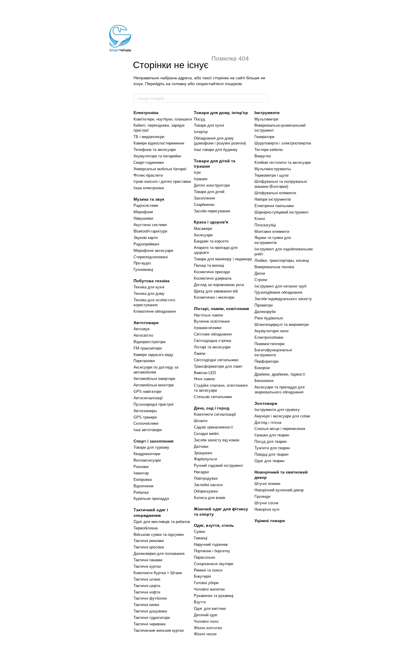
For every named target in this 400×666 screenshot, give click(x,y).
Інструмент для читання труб (280, 286)
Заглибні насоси (208, 485)
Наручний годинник (211, 544)
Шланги (200, 421)
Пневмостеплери (269, 344)
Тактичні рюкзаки (149, 540)
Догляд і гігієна (267, 422)
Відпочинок (143, 486)
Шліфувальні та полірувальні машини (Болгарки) (280, 184)
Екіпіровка (143, 479)
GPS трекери (145, 417)
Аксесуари (203, 235)
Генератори (264, 137)
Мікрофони (143, 212)
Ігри (197, 172)
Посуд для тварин (270, 441)
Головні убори (206, 583)
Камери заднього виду (153, 354)
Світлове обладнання (213, 334)
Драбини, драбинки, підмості (279, 374)
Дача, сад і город (211, 408)
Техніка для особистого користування (154, 302)
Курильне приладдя (151, 498)
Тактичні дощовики (150, 611)
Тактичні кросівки (149, 547)
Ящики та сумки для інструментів (272, 240)
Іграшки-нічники (207, 328)
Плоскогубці (265, 225)
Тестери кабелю (268, 149)
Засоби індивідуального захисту (283, 299)
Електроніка (146, 112)
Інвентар (141, 473)
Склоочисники (146, 423)
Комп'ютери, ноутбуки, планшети (163, 119)
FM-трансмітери (148, 348)
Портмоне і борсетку (212, 551)
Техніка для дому (149, 293)
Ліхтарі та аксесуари (212, 347)
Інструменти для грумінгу (277, 409)
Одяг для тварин (269, 461)
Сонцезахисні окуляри (213, 564)
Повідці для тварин (271, 454)
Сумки (199, 531)
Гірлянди (262, 496)
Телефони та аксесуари (155, 149)
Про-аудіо (142, 263)
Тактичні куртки (147, 566)
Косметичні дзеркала (212, 278)
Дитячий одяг (206, 615)
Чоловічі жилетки (209, 589)
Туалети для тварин (272, 448)
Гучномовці (143, 269)
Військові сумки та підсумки (159, 534)
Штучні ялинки (267, 483)
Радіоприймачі (146, 244)
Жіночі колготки (208, 628)
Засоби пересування (212, 211)
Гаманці (200, 538)
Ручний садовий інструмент (218, 465)
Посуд (199, 119)
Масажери (203, 228)
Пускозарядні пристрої (154, 404)
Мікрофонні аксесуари (153, 250)
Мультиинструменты (272, 169)
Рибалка (141, 492)
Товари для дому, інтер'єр (221, 112)
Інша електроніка (149, 188)
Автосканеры (145, 411)
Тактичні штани (147, 579)
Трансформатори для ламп (218, 366)
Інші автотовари (148, 430)
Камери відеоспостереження (159, 143)
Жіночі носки (205, 634)
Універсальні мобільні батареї (160, 169)
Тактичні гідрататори (152, 617)
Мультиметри (266, 119)
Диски (259, 273)
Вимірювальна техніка (274, 267)
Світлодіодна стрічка (212, 340)
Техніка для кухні (149, 287)
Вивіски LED (205, 373)
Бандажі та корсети (211, 241)
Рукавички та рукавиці (213, 595)
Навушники (143, 218)
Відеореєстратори (149, 342)
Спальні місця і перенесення (279, 428)
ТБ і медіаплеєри (149, 137)
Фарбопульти (205, 459)
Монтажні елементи (271, 231)
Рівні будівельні (268, 318)
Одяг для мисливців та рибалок (162, 521)
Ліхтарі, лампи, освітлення (221, 308)
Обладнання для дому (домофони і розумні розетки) (220, 140)
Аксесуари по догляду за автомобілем (156, 369)
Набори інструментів (272, 199)
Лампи (199, 353)
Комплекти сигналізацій (215, 414)
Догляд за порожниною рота (219, 285)
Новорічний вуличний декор (279, 490)
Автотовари (146, 322)
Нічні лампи (204, 379)
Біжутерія (202, 576)
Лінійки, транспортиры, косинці (281, 260)
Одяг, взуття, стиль (214, 525)
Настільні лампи (208, 315)
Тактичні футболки (150, 598)
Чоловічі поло (206, 621)
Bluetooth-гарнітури (150, 231)
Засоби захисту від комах (217, 440)
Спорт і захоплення (153, 441)
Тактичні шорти (147, 586)
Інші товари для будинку (215, 149)
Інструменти (267, 112)
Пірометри (263, 305)
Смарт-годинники (149, 162)
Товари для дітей (209, 192)
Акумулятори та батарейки (157, 156)
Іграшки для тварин (271, 435)
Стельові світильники (213, 397)
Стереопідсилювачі (151, 257)
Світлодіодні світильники (216, 360)
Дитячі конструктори (212, 185)
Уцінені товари (269, 520)
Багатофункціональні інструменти (273, 352)
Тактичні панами (148, 560)
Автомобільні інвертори (154, 378)
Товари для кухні (209, 125)
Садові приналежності (213, 427)
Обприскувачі (206, 491)
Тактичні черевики (149, 624)
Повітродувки (206, 478)
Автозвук (142, 329)
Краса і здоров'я (211, 222)
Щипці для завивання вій (216, 291)
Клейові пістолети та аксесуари (282, 162)
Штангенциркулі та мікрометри (281, 324)
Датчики (201, 446)
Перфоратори (266, 361)
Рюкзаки (141, 466)
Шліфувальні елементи (275, 193)
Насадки (201, 472)
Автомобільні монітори (154, 385)
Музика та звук (149, 199)
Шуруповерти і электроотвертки (282, 143)
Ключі (259, 218)
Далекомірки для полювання (159, 553)
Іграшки (200, 179)
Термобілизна (146, 528)
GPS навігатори (147, 391)
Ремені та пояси (208, 570)
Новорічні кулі (266, 509)
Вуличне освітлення (212, 321)
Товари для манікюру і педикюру (223, 259)
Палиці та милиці (209, 265)
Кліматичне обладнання (155, 311)
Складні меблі (206, 433)
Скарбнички (204, 204)
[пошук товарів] (263, 98)
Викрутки (262, 156)
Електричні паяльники (274, 206)
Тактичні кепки (146, 605)
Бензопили (263, 380)
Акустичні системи (150, 225)
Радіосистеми (146, 205)
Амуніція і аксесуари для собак (282, 416)
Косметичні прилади (212, 272)
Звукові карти (146, 237)
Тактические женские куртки (159, 630)
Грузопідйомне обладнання (278, 292)
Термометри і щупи (271, 175)
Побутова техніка (152, 280)
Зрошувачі (203, 453)
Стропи (260, 280)
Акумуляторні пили (271, 331)
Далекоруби (265, 311)
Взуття (200, 602)
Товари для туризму (151, 447)
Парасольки (204, 557)
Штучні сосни (266, 503)
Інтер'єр (201, 132)
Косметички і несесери (214, 297)
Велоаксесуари (147, 460)
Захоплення (204, 198)
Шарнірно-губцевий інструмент (281, 212)
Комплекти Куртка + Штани (158, 573)
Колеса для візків (209, 497)
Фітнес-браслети (148, 175)
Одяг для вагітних (210, 608)
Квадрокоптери (147, 454)
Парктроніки (144, 361)
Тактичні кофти (147, 592)
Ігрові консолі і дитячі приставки (162, 181)
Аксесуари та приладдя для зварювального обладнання (279, 389)
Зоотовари (265, 403)
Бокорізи (262, 368)
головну (179, 83)
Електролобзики (268, 337)
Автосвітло (143, 335)
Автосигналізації (148, 398)
